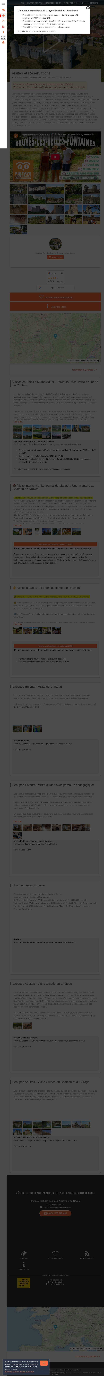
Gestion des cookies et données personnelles (19, 1372)
